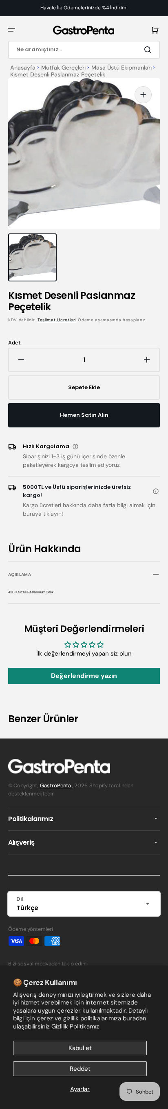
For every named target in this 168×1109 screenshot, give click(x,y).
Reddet (80, 1069)
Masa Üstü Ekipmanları (121, 67)
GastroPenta (56, 785)
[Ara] (149, 50)
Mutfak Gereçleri (63, 67)
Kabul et (80, 1048)
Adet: (15, 343)
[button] (11, 30)
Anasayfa (22, 67)
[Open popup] (75, 446)
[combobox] (84, 50)
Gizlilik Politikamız (75, 1026)
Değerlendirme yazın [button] (84, 675)
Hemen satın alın (84, 415)
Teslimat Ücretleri (57, 319)
